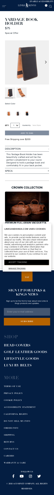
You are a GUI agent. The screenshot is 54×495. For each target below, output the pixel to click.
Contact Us (11, 449)
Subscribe (27, 322)
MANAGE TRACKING (17, 268)
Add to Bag (27, 133)
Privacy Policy (13, 393)
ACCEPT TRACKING (18, 262)
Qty (7, 125)
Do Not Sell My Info (17, 421)
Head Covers (17, 345)
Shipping (9, 435)
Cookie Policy (13, 400)
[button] (4, 7)
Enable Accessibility (41, 2)
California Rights (16, 414)
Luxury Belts (18, 365)
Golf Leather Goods (25, 352)
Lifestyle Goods (21, 359)
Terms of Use (12, 387)
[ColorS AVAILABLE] (8, 113)
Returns (9, 442)
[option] (27, 62)
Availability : (27, 125)
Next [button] (46, 62)
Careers (9, 456)
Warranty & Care (15, 463)
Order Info (11, 428)
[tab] (45, 6)
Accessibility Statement (20, 407)
